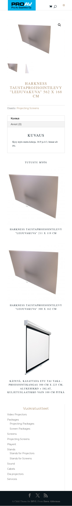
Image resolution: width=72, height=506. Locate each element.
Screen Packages (20, 428)
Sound (11, 463)
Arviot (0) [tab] (16, 124)
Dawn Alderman (52, 501)
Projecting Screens (28, 108)
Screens (12, 433)
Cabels (11, 468)
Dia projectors (15, 474)
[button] (59, 25)
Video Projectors (17, 414)
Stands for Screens (21, 458)
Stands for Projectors (22, 453)
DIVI (33, 501)
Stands (11, 449)
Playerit (11, 444)
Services (12, 479)
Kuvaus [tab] (15, 118)
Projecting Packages (22, 423)
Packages (13, 419)
